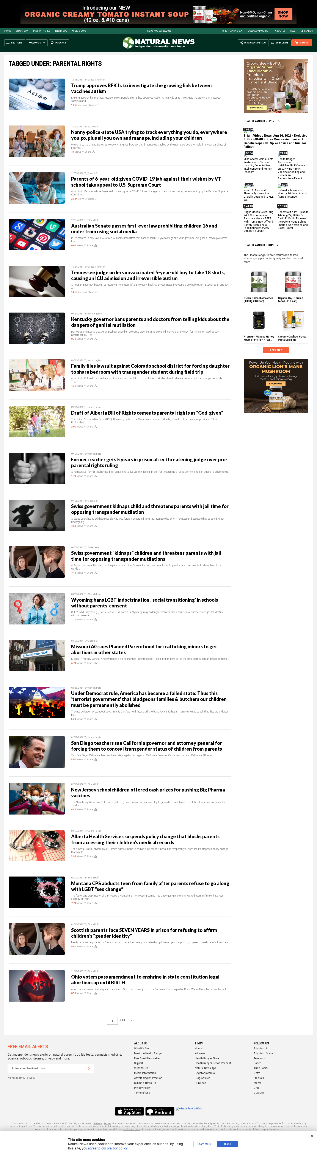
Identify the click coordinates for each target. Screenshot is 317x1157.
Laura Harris (94, 407)
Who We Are (141, 1048)
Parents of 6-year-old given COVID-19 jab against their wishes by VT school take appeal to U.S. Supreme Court (146, 181)
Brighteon (22, 31)
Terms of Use (142, 1092)
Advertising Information (148, 1078)
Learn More (204, 1144)
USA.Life (259, 1092)
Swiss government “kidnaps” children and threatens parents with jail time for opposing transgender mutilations (146, 556)
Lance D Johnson (96, 80)
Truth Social (261, 1068)
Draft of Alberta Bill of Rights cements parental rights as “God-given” (147, 413)
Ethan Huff (93, 220)
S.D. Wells (93, 126)
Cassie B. (93, 173)
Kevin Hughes (95, 314)
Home (7, 31)
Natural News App (205, 1068)
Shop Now (276, 349)
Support (138, 1063)
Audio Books (79, 31)
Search (308, 31)
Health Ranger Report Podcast (213, 1063)
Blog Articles (202, 1078)
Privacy (98, 1123)
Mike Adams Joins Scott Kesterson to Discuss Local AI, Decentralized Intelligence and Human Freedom (258, 165)
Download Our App (259, 31)
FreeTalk (259, 1078)
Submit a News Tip (145, 1082)
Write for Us (141, 1068)
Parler (257, 1063)
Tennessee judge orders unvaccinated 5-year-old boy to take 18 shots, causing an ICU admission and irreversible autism (148, 275)
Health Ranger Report (260, 121)
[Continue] (89, 1068)
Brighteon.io (261, 1048)
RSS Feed (200, 1082)
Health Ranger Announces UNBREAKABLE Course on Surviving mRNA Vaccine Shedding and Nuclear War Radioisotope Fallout (291, 169)
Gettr (257, 1073)
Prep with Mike (41, 31)
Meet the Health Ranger (148, 1053)
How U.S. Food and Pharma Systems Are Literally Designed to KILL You (258, 195)
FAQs (292, 31)
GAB (256, 1087)
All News (200, 1053)
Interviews (61, 31)
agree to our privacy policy (107, 1148)
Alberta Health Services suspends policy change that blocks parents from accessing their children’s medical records (145, 839)
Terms (107, 1123)
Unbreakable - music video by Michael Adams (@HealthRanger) (292, 193)
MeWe (257, 1082)
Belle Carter (94, 547)
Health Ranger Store (259, 245)
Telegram (259, 1058)
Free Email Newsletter (147, 1058)
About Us (280, 31)
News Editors (94, 454)
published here (131, 1129)
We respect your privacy (21, 1077)
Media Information (145, 1073)
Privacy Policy (142, 1087)
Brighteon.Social (263, 1053)
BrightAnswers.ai (232, 31)
